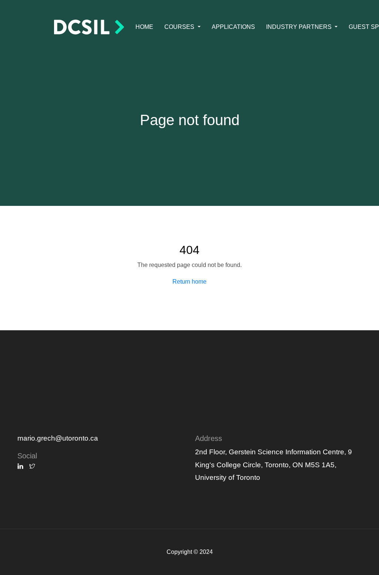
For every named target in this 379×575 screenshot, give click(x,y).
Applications (233, 27)
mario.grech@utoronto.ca (57, 438)
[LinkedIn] (20, 467)
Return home (189, 281)
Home (144, 27)
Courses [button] (180, 27)
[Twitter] (32, 467)
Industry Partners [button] (299, 27)
